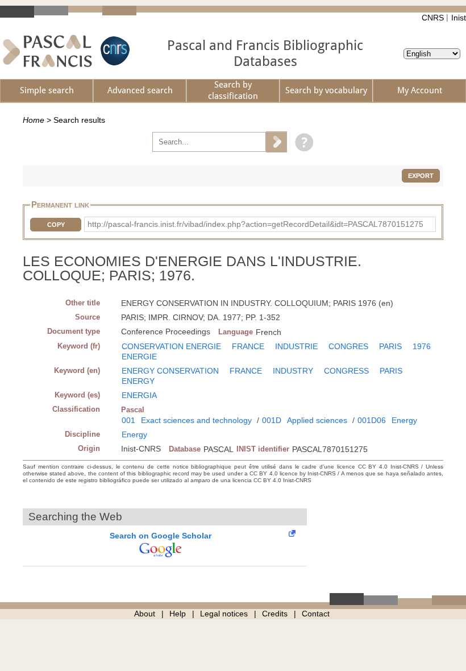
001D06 (371, 420)
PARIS (390, 346)
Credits (275, 613)
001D (271, 420)
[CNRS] (113, 50)
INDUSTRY (293, 370)
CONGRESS (346, 370)
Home (33, 120)
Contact (316, 613)
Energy (404, 420)
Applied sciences (317, 420)
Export (421, 175)
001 (128, 420)
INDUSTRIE (296, 346)
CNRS (433, 17)
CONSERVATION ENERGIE (171, 346)
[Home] (47, 51)
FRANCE (248, 346)
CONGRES (348, 346)
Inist (458, 17)
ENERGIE (139, 356)
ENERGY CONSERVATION (170, 370)
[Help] (301, 141)
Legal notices (224, 613)
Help (177, 613)
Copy (56, 224)
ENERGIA (139, 395)
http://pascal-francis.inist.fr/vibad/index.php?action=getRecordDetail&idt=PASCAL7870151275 (255, 224)
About (144, 613)
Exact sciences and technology (196, 420)
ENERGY (138, 381)
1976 (422, 346)
